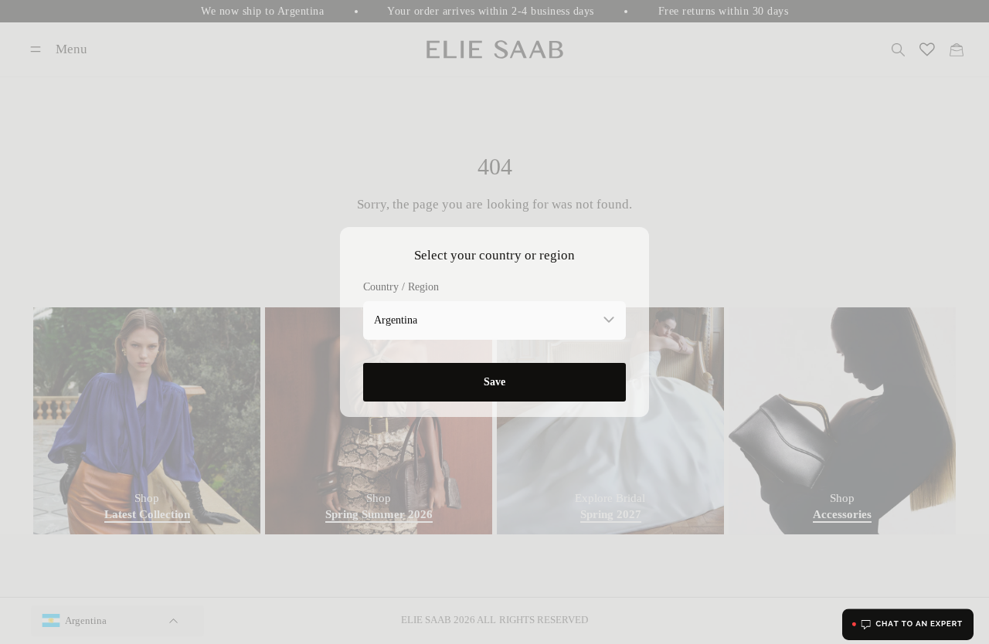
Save (494, 381)
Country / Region (401, 287)
